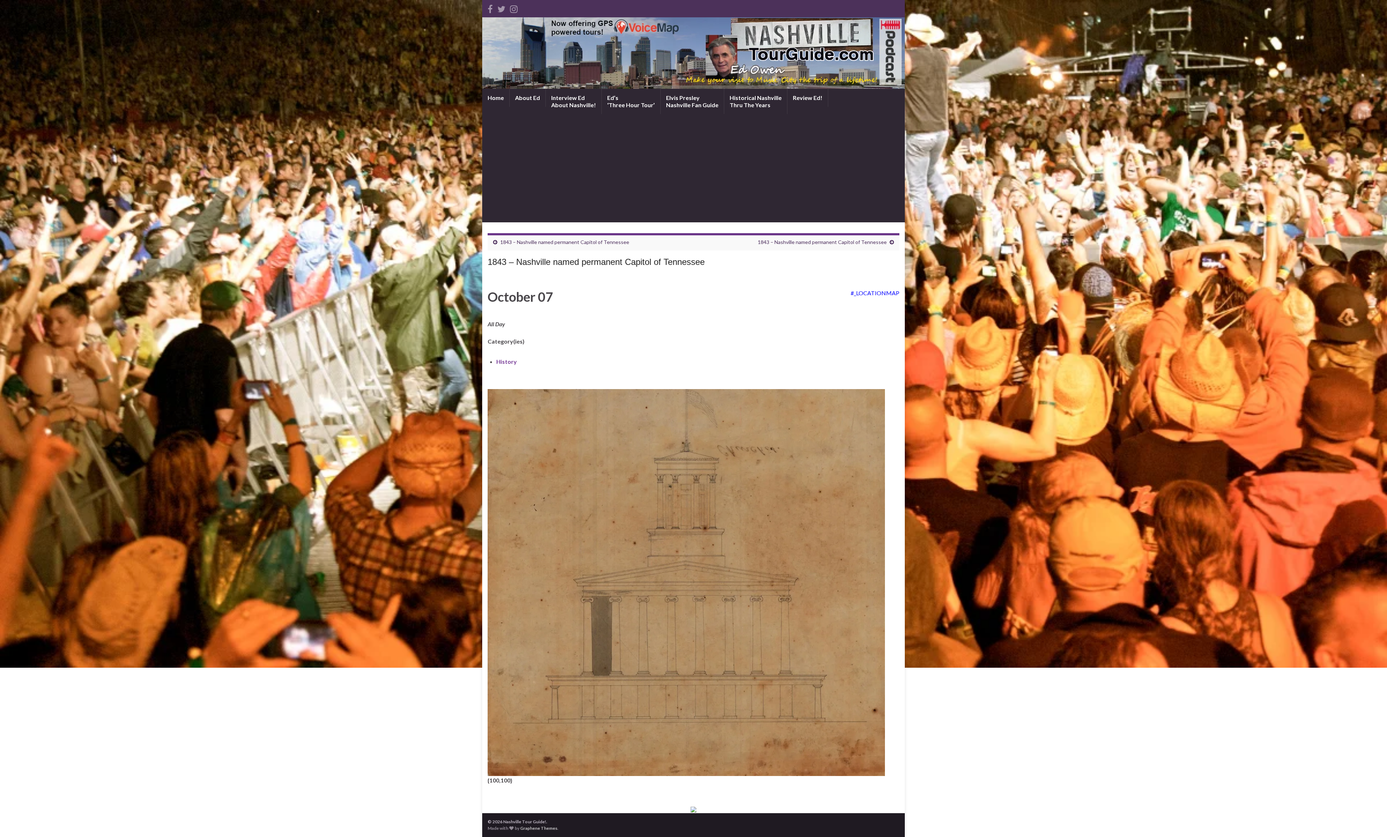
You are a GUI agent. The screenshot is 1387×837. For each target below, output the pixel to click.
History (506, 361)
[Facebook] (490, 8)
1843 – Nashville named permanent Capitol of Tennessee (564, 242)
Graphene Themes (538, 828)
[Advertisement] (693, 168)
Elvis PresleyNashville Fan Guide (692, 101)
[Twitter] (501, 8)
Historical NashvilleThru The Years (756, 101)
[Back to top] (1371, 821)
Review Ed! (807, 97)
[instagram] (514, 8)
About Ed (527, 97)
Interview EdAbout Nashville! (573, 101)
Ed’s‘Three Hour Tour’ (631, 101)
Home (496, 97)
